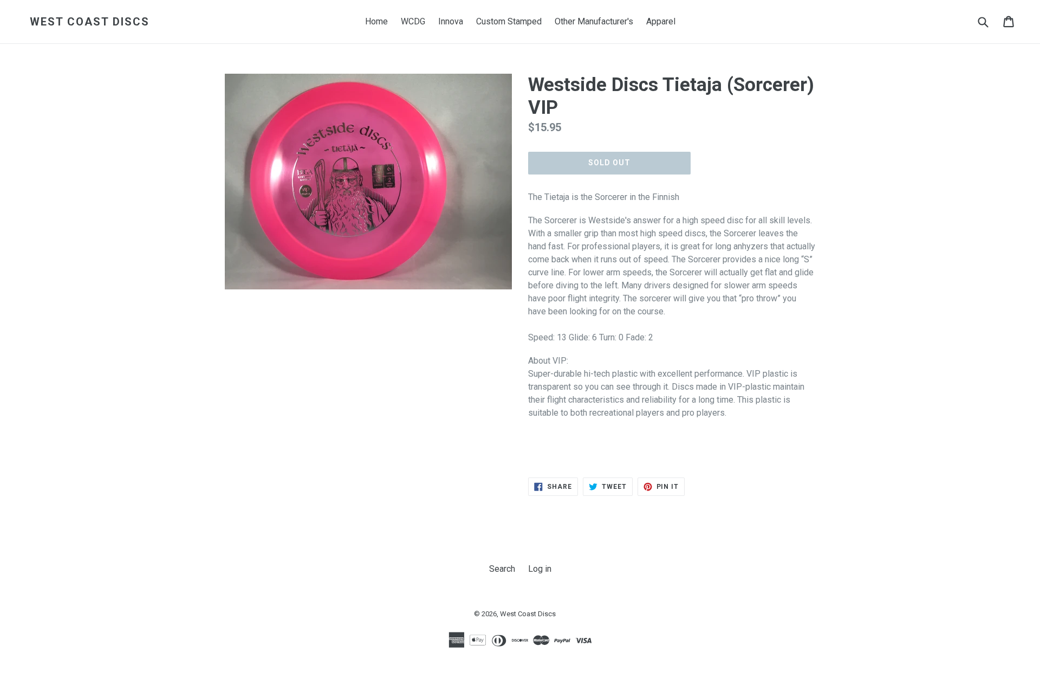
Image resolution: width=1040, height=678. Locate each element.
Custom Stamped (509, 21)
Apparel (660, 21)
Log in (539, 569)
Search (502, 569)
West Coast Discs (90, 21)
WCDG (413, 21)
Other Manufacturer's (594, 21)
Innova (450, 21)
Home (376, 21)
